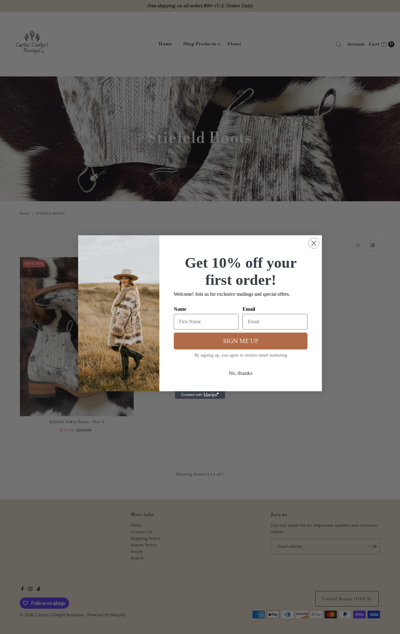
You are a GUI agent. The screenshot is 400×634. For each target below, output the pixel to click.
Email (248, 309)
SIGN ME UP (240, 341)
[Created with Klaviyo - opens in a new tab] (200, 395)
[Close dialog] (313, 243)
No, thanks (240, 373)
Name (180, 309)
